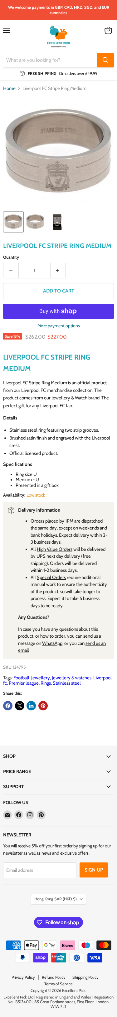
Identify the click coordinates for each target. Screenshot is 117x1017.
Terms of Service (58, 983)
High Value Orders (54, 549)
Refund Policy (54, 977)
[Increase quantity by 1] (58, 270)
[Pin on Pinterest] (43, 705)
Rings (46, 683)
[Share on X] (19, 705)
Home (9, 88)
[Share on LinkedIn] (31, 705)
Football (21, 678)
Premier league (24, 683)
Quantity (11, 257)
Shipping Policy (85, 977)
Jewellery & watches (71, 678)
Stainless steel (67, 683)
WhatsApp (52, 643)
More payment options (58, 325)
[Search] (105, 60)
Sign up (94, 870)
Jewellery (40, 678)
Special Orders (51, 577)
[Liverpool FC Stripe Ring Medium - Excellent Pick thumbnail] (13, 222)
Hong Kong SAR (55, 898)
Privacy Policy (23, 977)
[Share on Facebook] (7, 705)
